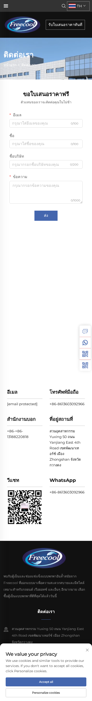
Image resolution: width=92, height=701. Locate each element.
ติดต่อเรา (28, 65)
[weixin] (85, 365)
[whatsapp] (85, 342)
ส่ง (46, 215)
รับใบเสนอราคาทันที (65, 24)
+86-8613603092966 (67, 404)
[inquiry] (85, 331)
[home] (24, 24)
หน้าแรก (10, 65)
